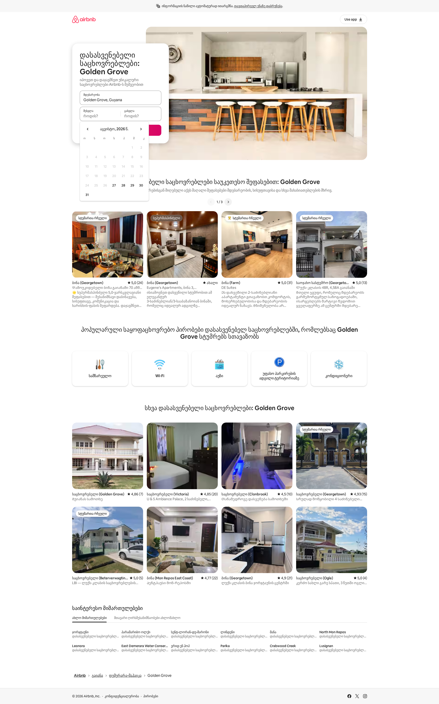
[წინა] (211, 202)
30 (141, 185)
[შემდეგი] (228, 202)
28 (123, 185)
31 (87, 195)
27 (114, 185)
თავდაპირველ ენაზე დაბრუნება (258, 6)
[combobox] (120, 100)
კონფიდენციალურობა (122, 696)
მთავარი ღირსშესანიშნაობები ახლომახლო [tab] (147, 618)
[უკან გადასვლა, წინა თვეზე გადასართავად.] (87, 129)
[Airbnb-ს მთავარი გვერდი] (84, 19)
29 (132, 185)
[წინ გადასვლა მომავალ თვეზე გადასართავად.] (140, 129)
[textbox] (100, 116)
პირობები (150, 696)
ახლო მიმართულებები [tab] (89, 618)
